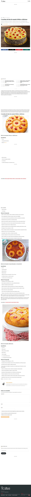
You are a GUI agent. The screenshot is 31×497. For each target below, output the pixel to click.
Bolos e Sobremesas (7, 17)
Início (1, 17)
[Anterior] (14, 88)
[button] (15, 36)
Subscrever (3, 453)
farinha (5, 142)
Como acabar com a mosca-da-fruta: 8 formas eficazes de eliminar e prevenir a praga (9, 81)
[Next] (16, 88)
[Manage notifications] (29, 495)
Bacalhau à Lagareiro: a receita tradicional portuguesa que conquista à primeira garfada (25, 81)
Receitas (4, 17)
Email (2, 407)
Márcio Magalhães (9, 382)
